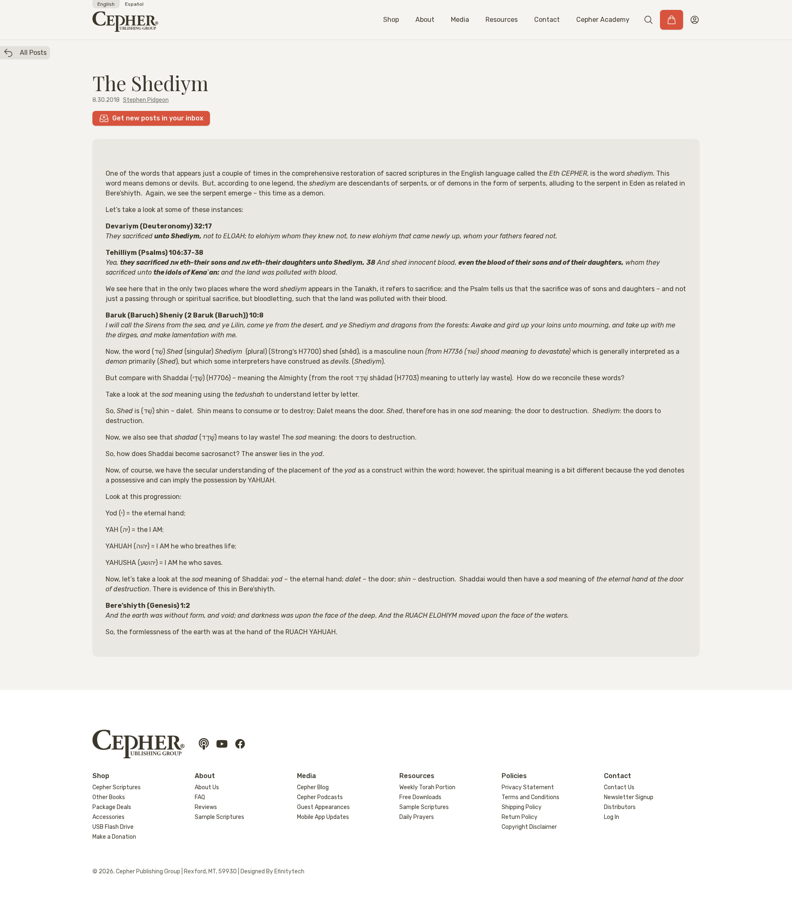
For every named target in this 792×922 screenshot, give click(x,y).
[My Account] (695, 20)
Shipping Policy (522, 807)
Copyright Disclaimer (529, 826)
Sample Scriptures (219, 817)
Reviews (206, 807)
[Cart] (671, 20)
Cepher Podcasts (320, 797)
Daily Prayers (416, 817)
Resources (502, 20)
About (424, 20)
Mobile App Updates (323, 817)
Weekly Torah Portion (427, 787)
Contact (547, 20)
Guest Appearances (323, 807)
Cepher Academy (602, 20)
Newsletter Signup (628, 797)
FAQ (200, 797)
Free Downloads (420, 797)
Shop (391, 20)
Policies (514, 776)
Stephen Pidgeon (146, 99)
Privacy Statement (528, 787)
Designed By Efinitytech (272, 871)
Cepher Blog (313, 787)
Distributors (620, 807)
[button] (648, 20)
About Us (207, 787)
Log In (611, 817)
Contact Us (619, 787)
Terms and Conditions (530, 797)
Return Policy (519, 817)
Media (460, 20)
